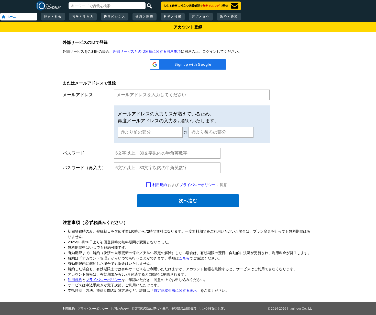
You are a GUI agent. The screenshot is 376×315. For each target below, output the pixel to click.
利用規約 (159, 185)
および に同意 (189, 185)
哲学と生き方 (83, 16)
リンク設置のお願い (213, 308)
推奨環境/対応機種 (183, 308)
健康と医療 (144, 16)
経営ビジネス (114, 16)
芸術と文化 (201, 16)
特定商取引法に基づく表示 (150, 308)
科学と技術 (173, 16)
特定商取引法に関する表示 (175, 290)
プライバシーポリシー (197, 185)
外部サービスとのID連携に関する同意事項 (147, 51)
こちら (184, 258)
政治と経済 (229, 16)
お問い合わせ (120, 308)
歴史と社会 (53, 16)
